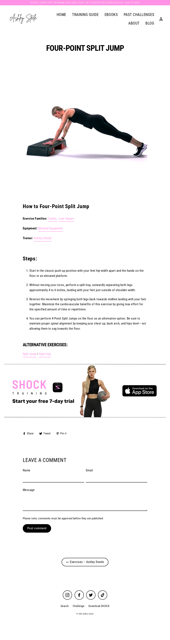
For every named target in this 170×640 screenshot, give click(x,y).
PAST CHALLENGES (139, 14)
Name (26, 470)
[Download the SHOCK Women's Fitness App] (85, 391)
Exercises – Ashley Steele (86, 562)
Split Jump (30, 354)
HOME (61, 14)
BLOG (149, 23)
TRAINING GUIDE (85, 14)
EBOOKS (111, 14)
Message (29, 490)
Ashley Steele (42, 238)
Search (65, 606)
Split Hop (45, 354)
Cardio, (52, 218)
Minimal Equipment (50, 228)
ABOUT (133, 23)
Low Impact (66, 218)
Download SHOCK (99, 606)
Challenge (78, 606)
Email (89, 470)
